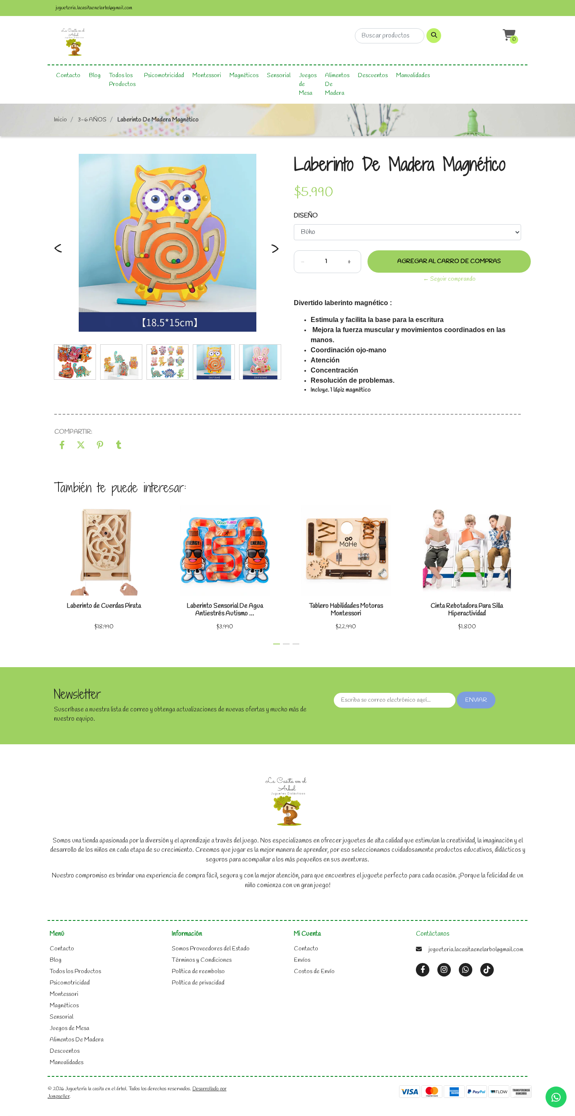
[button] (508, 35)
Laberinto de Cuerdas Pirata (104, 606)
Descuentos (373, 76)
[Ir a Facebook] (422, 970)
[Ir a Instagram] (444, 970)
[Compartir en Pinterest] (100, 447)
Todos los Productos (122, 80)
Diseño (306, 216)
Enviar (476, 700)
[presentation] (58, 253)
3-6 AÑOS (92, 120)
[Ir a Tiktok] (487, 970)
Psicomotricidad (164, 76)
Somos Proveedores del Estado (211, 949)
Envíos (302, 960)
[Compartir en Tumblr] (119, 447)
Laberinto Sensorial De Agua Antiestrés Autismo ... (225, 610)
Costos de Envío (314, 972)
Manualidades (413, 76)
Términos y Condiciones (202, 960)
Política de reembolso (198, 972)
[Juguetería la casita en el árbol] (74, 43)
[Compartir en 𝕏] (81, 447)
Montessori (206, 76)
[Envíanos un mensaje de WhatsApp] (556, 1097)
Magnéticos (243, 76)
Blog (95, 76)
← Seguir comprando (449, 279)
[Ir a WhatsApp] (465, 970)
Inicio (60, 120)
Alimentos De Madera (337, 84)
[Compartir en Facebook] (62, 447)
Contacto (68, 76)
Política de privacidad (198, 983)
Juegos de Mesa (308, 84)
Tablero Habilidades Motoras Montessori (346, 610)
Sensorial (278, 76)
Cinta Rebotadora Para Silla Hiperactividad (467, 610)
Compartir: (73, 432)
